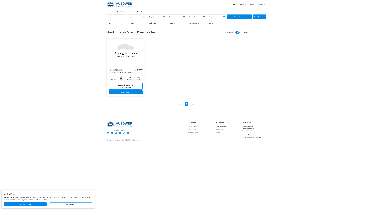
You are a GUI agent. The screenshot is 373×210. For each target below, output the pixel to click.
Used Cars (243, 4)
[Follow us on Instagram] (124, 133)
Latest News (219, 130)
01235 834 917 (127, 87)
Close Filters (258, 17)
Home (235, 4)
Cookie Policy (71, 204)
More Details (125, 92)
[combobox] (116, 16)
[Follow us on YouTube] (120, 133)
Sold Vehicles (229, 32)
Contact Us (261, 4)
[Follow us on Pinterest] (128, 133)
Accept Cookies (25, 204)
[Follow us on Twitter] (116, 133)
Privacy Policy (192, 127)
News (252, 4)
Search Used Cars (220, 127)
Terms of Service (193, 133)
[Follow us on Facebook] (112, 133)
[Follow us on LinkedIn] (108, 133)
